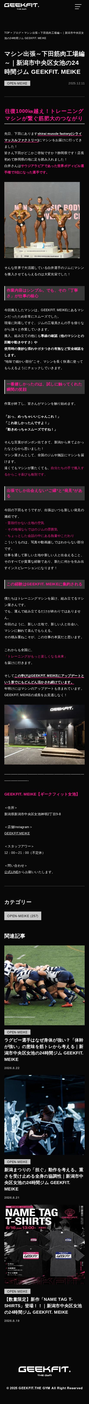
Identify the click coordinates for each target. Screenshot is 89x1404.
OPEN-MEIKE (17, 83)
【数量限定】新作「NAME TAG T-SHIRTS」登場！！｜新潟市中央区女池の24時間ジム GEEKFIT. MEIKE (43, 1306)
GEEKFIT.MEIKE (17, 833)
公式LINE (11, 872)
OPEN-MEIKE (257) (22, 915)
